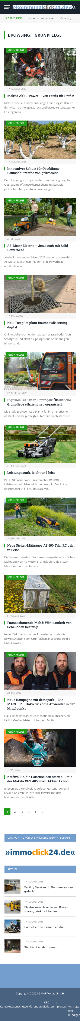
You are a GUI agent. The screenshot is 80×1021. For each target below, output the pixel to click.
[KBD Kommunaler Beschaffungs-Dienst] (42, 7)
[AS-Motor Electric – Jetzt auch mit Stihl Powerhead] (40, 217)
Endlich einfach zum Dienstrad (44, 927)
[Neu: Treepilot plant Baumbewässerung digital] (40, 294)
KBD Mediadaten (46, 1004)
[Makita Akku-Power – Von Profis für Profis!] (40, 67)
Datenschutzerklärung (24, 1006)
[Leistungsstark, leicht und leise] (40, 444)
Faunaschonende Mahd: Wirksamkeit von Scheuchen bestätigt (39, 624)
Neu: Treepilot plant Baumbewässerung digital (37, 324)
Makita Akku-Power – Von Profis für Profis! (40, 96)
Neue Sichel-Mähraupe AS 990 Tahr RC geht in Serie (40, 547)
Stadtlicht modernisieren (40, 947)
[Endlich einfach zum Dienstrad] (12, 926)
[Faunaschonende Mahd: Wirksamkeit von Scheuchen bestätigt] (40, 594)
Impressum (61, 1006)
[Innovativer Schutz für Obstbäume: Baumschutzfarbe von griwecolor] (40, 140)
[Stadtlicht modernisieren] (12, 946)
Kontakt (5, 1006)
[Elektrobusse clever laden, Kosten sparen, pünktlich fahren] (12, 907)
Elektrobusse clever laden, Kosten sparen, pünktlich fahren (46, 909)
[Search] (73, 7)
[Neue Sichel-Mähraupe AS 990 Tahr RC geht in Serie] (40, 517)
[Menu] (7, 7)
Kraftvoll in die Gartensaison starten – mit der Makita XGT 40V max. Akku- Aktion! (39, 779)
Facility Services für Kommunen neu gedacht (48, 889)
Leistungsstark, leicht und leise (31, 472)
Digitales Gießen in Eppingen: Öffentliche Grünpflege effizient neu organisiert (39, 402)
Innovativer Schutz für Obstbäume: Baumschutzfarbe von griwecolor (33, 170)
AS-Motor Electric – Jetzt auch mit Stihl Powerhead (37, 247)
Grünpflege (16, 50)
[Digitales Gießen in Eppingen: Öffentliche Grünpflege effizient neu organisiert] (40, 371)
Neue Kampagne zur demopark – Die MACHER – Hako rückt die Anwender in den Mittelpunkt (41, 704)
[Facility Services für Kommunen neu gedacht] (12, 886)
